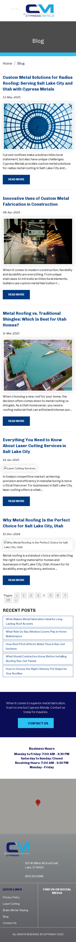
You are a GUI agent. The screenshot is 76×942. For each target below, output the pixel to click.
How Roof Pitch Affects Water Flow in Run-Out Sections (35, 646)
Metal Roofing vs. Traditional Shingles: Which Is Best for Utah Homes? (34, 319)
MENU (15, 9)
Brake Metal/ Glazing (15, 910)
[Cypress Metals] (38, 10)
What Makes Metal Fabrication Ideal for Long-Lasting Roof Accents (34, 621)
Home (7, 63)
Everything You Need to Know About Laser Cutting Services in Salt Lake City (34, 445)
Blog (5, 916)
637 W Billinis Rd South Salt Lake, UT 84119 (41, 865)
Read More (16, 179)
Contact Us (38, 723)
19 (8, 600)
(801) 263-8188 (69, 12)
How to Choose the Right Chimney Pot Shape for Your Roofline (36, 671)
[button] (38, 803)
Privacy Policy (11, 897)
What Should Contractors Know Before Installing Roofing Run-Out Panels (36, 659)
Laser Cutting (11, 903)
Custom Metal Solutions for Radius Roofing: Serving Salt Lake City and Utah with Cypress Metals (37, 83)
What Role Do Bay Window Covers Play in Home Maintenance (36, 634)
